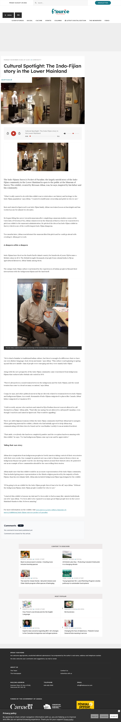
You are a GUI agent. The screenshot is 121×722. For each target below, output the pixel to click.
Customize (104, 716)
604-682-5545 (48, 685)
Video (107, 20)
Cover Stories (18, 20)
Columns (58, 20)
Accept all (114, 716)
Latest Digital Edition (76, 20)
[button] (8, 15)
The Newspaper (95, 20)
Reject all (95, 716)
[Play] (13, 133)
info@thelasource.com (84, 685)
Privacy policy (68, 719)
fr (18, 15)
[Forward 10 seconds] (19, 133)
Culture (39, 20)
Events (48, 20)
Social (29, 20)
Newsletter (103, 3)
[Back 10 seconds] (7, 133)
